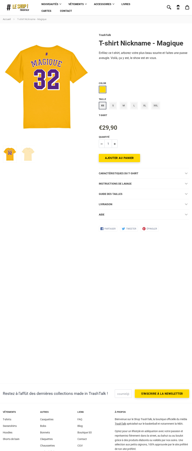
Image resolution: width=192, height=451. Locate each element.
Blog (80, 425)
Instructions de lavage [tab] (115, 183)
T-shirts (7, 419)
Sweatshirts (10, 425)
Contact (66, 10)
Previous (5, 87)
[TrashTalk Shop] (19, 7)
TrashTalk (105, 35)
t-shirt (103, 115)
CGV (80, 445)
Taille (102, 99)
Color (102, 83)
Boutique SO (84, 432)
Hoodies (7, 432)
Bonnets (45, 432)
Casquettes (46, 419)
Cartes (46, 10)
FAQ (79, 419)
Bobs (43, 425)
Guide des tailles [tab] (110, 193)
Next (85, 87)
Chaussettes (47, 445)
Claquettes (46, 439)
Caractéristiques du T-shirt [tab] (118, 173)
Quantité (104, 137)
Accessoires (102, 4)
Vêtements (76, 4)
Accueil (7, 19)
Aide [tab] (101, 214)
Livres (126, 4)
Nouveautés (49, 4)
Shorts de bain (11, 439)
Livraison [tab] (105, 204)
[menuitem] (50, 4)
